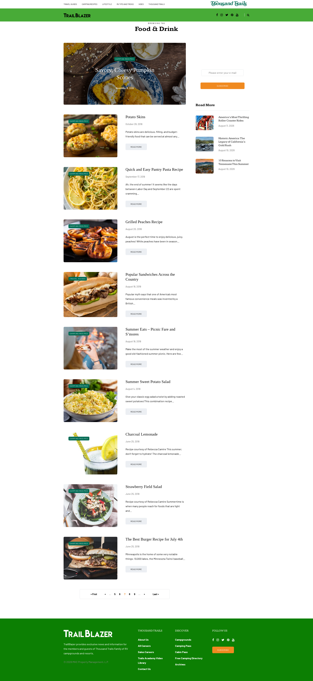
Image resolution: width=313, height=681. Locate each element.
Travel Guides (70, 4)
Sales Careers (146, 651)
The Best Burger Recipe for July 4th (154, 539)
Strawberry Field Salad (144, 487)
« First (94, 594)
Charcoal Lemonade (142, 434)
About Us (143, 639)
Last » (156, 594)
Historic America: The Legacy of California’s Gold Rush (231, 142)
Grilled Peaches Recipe (144, 222)
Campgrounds (183, 639)
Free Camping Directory (188, 658)
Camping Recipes (89, 4)
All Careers (144, 645)
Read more (136, 147)
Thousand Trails (157, 4)
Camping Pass (183, 645)
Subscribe (222, 86)
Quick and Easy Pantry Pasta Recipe (154, 169)
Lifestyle (107, 4)
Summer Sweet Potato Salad (148, 382)
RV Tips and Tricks (125, 4)
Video (141, 4)
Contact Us (144, 668)
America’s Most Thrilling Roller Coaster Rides (233, 119)
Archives (180, 664)
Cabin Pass (181, 651)
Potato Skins (135, 117)
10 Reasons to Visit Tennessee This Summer (233, 162)
